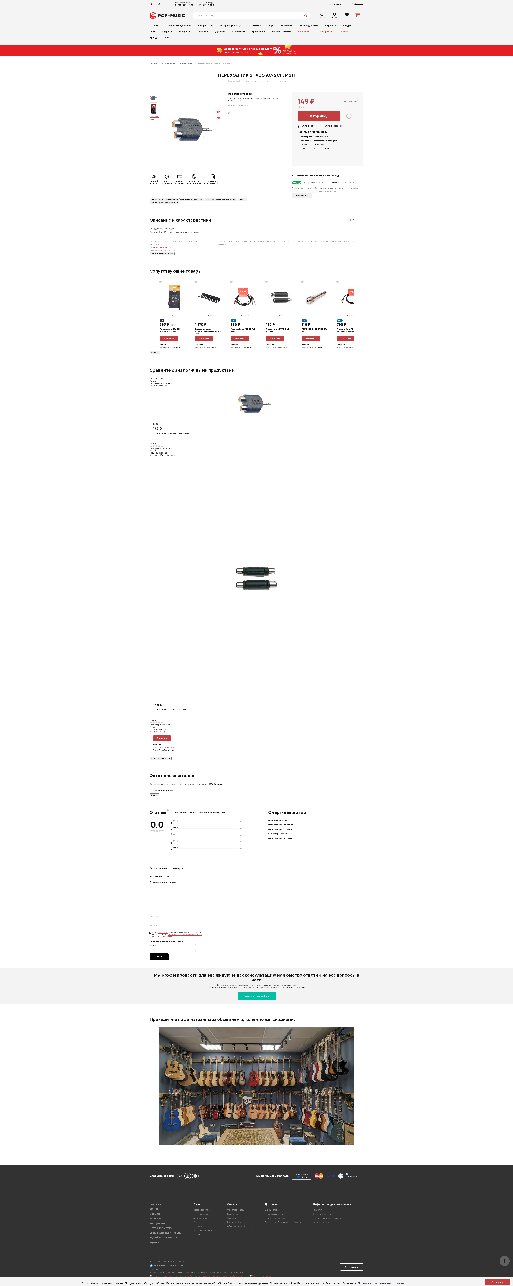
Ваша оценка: (157, 876)
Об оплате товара (235, 1209)
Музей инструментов (163, 1237)
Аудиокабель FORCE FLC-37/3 (243, 330)
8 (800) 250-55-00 (184, 5)
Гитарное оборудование (178, 25)
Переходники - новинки (280, 838)
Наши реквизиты (321, 1222)
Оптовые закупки (161, 1228)
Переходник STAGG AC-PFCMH (278, 330)
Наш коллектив (200, 1214)
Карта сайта (155, 1269)
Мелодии (156, 1218)
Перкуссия (202, 31)
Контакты (197, 1234)
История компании (202, 1209)
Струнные (330, 25)
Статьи (169, 37)
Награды (197, 1226)
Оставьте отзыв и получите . (200, 812)
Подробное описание (238, 105)
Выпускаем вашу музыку (165, 1233)
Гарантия (317, 1209)
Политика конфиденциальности (328, 1218)
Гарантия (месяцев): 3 (160, 247)
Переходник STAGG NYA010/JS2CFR (170, 330)
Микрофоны (286, 25)
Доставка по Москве (275, 1218)
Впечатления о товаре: (163, 882)
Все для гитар (205, 25)
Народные (184, 31)
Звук (271, 25)
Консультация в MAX (257, 996)
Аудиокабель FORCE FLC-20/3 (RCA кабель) (350, 330)
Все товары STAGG (278, 833)
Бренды (154, 37)
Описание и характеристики (164, 199)
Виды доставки (272, 1209)
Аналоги (210, 199)
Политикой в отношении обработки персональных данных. (177, 935)
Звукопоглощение (281, 31)
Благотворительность (204, 1230)
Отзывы (242, 199)
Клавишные (255, 25)
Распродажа (327, 31)
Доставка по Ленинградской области (283, 1222)
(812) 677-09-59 (207, 5)
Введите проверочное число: (167, 941)
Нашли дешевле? (350, 101)
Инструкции (157, 1223)
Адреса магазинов (202, 1218)
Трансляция (258, 31)
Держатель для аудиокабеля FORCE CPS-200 (208, 331)
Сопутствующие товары (191, 199)
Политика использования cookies (381, 1283)
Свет (152, 31)
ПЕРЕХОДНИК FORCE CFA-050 (315, 330)
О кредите (232, 1218)
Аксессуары (238, 31)
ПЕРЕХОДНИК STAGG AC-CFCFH (169, 709)
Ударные (167, 31)
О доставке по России (275, 1214)
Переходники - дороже (280, 829)
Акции (154, 1209)
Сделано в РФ (305, 31)
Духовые (220, 31)
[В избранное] (349, 116)
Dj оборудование (309, 25)
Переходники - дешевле (280, 824)
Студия (347, 25)
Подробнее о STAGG (278, 820)
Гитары (154, 25)
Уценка (344, 31)
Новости (155, 1204)
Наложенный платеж (237, 1222)
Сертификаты (199, 1222)
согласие (163, 932)
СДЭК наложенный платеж (240, 1226)
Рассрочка (232, 1214)
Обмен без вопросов (323, 1214)
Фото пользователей (226, 199)
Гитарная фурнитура (231, 25)
